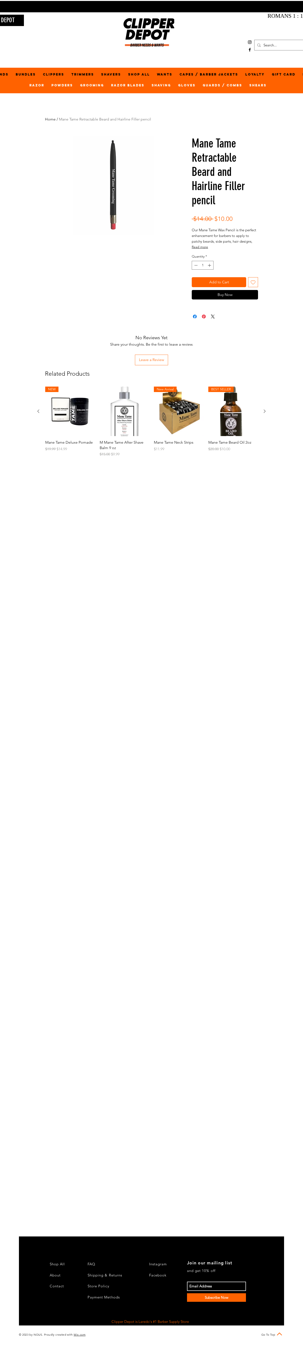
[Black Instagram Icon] (249, 42)
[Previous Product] (38, 411)
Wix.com (79, 1334)
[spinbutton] (202, 265)
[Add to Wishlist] (253, 282)
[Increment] (210, 265)
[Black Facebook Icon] (249, 49)
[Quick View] (124, 411)
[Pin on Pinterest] (204, 316)
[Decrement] (195, 265)
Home (50, 119)
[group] (151, 421)
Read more (200, 247)
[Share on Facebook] (195, 316)
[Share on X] (213, 316)
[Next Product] (264, 411)
